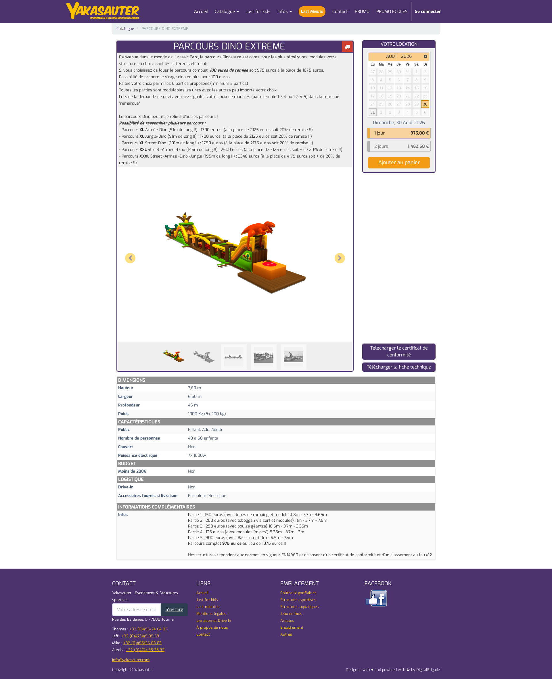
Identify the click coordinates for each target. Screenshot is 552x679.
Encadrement (291, 627)
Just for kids (207, 599)
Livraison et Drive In (213, 620)
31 (372, 112)
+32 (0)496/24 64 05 (148, 629)
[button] (132, 253)
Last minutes (207, 606)
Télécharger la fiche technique (399, 367)
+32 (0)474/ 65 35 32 (145, 649)
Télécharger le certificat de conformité (399, 351)
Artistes (287, 620)
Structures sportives (298, 599)
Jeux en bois (291, 613)
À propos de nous (212, 627)
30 (425, 104)
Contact (203, 634)
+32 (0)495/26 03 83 (142, 642)
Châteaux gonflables (298, 592)
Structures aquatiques (299, 606)
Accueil (202, 592)
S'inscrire (174, 609)
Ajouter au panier (399, 162)
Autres (286, 634)
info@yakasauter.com (131, 659)
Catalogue (125, 28)
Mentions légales (211, 613)
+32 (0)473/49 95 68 (140, 636)
